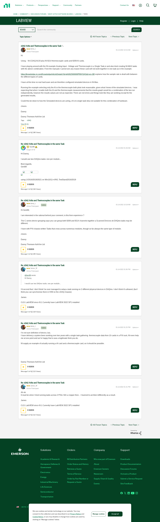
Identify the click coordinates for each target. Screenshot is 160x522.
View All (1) (24, 124)
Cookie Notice (38, 516)
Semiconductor (47, 491)
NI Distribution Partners (77, 459)
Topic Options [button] (25, 37)
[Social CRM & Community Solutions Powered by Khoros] (136, 432)
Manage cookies (99, 514)
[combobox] (82, 29)
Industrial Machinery (49, 482)
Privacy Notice (75, 514)
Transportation (46, 496)
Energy (43, 477)
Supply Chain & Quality (104, 478)
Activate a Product (128, 473)
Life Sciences (46, 486)
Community (24, 14)
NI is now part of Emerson (104, 459)
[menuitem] (19, 6)
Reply (135, 128)
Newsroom (98, 473)
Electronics (45, 472)
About (96, 464)
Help (141, 21)
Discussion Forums (38, 14)
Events (97, 483)
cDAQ (29, 120)
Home (15, 14)
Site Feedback (126, 483)
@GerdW (28, 275)
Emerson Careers (101, 468)
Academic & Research (50, 459)
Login (133, 21)
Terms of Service (74, 473)
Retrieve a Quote (74, 468)
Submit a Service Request (131, 478)
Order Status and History (78, 464)
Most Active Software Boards (60, 14)
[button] (23, 128)
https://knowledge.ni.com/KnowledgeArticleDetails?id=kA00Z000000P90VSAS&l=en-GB (58, 74)
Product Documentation (130, 464)
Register (123, 21)
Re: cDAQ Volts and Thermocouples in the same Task (42, 144)
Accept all (115, 514)
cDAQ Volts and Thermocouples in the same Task (41, 46)
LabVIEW (78, 14)
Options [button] (134, 50)
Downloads (125, 459)
